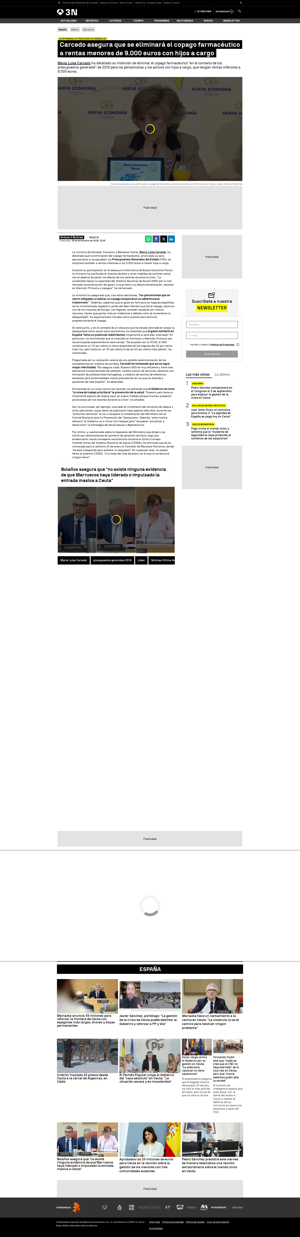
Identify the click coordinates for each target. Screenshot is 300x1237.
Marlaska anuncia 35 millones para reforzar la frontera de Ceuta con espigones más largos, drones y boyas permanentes (86, 1020)
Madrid (75, 29)
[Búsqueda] (239, 11)
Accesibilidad (155, 1228)
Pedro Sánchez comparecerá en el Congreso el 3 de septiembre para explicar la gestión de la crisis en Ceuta (211, 392)
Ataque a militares (109, 3)
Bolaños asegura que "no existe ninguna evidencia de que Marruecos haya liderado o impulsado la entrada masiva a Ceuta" (113, 475)
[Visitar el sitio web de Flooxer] (237, 1207)
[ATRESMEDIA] (68, 1207)
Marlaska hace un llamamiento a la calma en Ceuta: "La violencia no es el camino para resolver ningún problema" (210, 1022)
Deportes (92, 20)
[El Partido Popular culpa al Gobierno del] (150, 1056)
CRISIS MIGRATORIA (203, 424)
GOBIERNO (197, 383)
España (150, 969)
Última (204, 11)
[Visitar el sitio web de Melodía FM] (204, 1207)
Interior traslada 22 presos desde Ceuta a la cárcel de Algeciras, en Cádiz (82, 1078)
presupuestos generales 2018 (112, 560)
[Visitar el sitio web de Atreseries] (168, 1207)
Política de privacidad (173, 1222)
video (141, 560)
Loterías (115, 20)
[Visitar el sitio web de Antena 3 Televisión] (107, 1207)
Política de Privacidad (222, 344)
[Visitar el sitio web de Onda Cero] (180, 1207)
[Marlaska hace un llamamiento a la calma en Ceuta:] (212, 996)
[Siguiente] (241, 3)
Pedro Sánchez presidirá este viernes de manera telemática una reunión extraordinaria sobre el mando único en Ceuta (210, 1165)
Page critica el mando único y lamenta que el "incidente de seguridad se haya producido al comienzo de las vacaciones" (211, 433)
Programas (161, 20)
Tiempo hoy (139, 3)
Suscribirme (212, 354)
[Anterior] (59, 3)
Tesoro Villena (126, 3)
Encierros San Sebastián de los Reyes (80, 3)
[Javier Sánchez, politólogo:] (150, 996)
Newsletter (231, 20)
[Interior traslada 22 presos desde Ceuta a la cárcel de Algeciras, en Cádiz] (87, 1056)
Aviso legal (154, 1222)
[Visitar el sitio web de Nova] (144, 1207)
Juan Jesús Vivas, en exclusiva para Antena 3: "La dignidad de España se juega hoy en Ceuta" (211, 413)
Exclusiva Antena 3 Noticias (208, 405)
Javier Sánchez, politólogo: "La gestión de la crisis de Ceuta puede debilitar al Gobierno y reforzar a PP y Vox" (148, 1020)
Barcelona (88, 29)
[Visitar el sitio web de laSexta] (119, 1207)
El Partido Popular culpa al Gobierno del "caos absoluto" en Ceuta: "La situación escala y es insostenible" (146, 1078)
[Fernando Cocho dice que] (228, 1047)
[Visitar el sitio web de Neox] (131, 1207)
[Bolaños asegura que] (87, 1139)
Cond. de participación (218, 1222)
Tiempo (138, 20)
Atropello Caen (154, 3)
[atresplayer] (225, 11)
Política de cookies (195, 1222)
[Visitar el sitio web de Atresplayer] (221, 1207)
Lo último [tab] (222, 374)
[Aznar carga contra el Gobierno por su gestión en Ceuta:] (197, 1047)
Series (208, 20)
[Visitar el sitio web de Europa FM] (192, 1207)
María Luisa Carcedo (74, 63)
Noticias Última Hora (164, 560)
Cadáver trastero (171, 3)
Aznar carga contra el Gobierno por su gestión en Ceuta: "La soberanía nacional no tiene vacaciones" (194, 1066)
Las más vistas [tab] (198, 374)
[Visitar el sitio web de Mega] (156, 1207)
